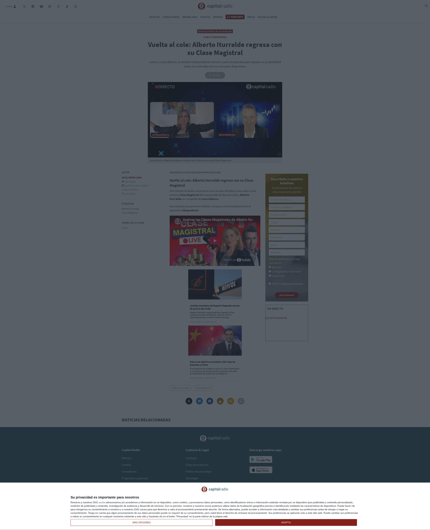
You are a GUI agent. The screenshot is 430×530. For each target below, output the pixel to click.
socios (102, 502)
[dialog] (215, 506)
